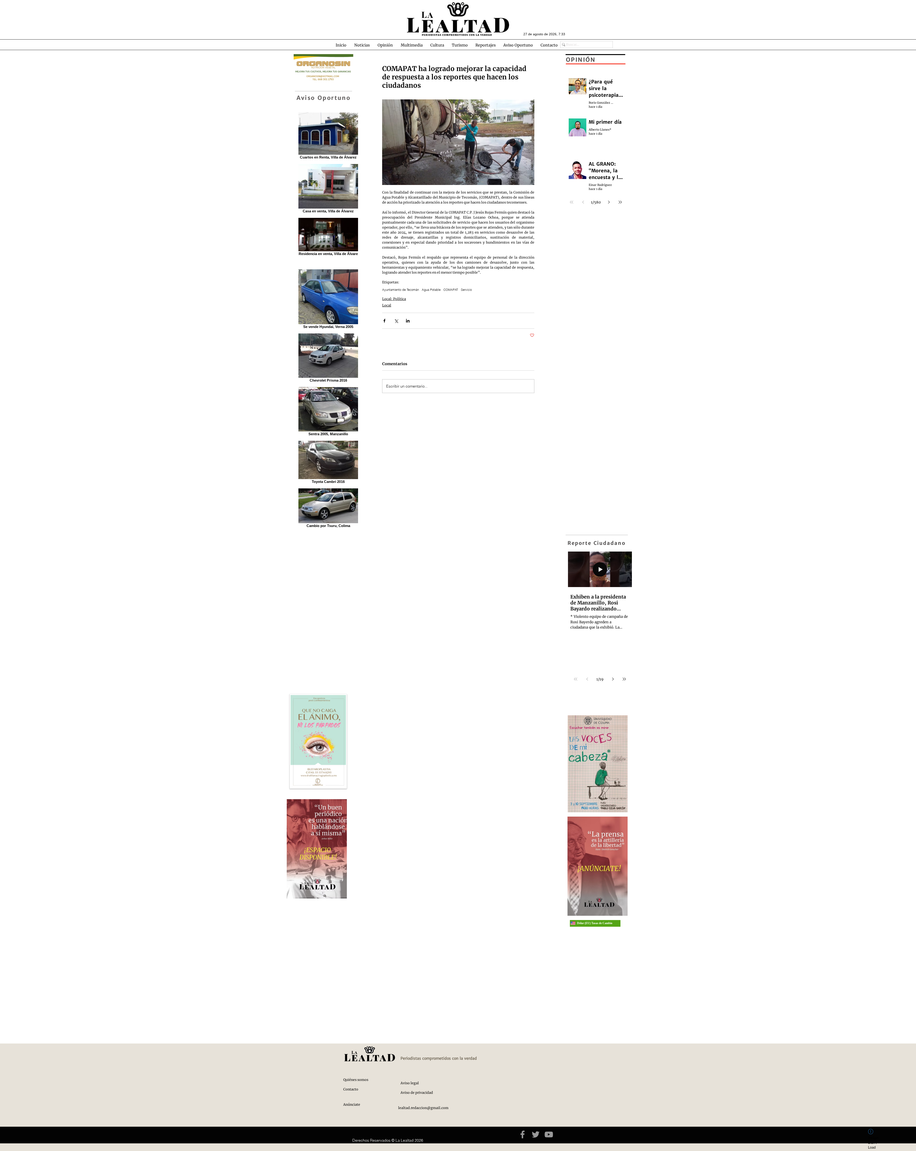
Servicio (466, 290)
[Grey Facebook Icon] (522, 1134)
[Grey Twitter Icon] (536, 1134)
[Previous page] (587, 679)
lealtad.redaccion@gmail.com (423, 1108)
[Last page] (624, 679)
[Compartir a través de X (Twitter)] (396, 320)
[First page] (575, 679)
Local (386, 305)
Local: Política (394, 299)
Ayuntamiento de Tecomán (400, 290)
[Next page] (613, 679)
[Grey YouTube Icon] (549, 1134)
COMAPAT (450, 290)
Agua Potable (431, 290)
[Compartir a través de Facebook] (384, 320)
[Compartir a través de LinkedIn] (408, 320)
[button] (362, 45)
